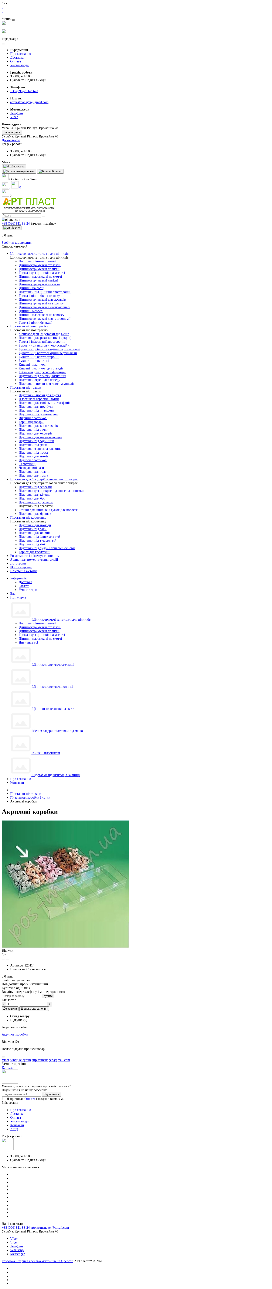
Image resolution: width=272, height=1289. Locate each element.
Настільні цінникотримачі (37, 623)
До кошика (10, 1008)
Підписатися (52, 1094)
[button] (136, 15)
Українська (27, 171)
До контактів (11, 140)
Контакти (17, 782)
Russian (57, 171)
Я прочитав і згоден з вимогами (36, 1099)
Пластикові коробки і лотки (30, 797)
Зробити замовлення (16, 242)
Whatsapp (17, 1250)
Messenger (17, 1254)
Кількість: (9, 1000)
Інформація (18, 578)
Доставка (17, 57)
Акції (14, 1129)
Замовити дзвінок (43, 223)
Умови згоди (19, 65)
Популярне (18, 597)
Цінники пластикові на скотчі (40, 638)
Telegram (16, 1246)
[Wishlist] (3, 959)
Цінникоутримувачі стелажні (40, 627)
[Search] (43, 216)
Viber (14, 1238)
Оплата (15, 61)
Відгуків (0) (18, 1020)
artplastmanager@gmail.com (29, 102)
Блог (13, 593)
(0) (4, 954)
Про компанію (20, 53)
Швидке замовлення (34, 1008)
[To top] (3, 1057)
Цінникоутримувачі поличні (39, 631)
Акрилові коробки (15, 1034)
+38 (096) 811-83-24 (24, 91)
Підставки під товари (25, 793)
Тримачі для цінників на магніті (42, 635)
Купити (48, 996)
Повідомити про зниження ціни (25, 984)
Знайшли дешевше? (16, 980)
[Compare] (7, 959)
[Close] (13, 20)
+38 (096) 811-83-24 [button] (16, 1227)
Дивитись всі (28, 642)
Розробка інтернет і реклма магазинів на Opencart (37, 1261)
